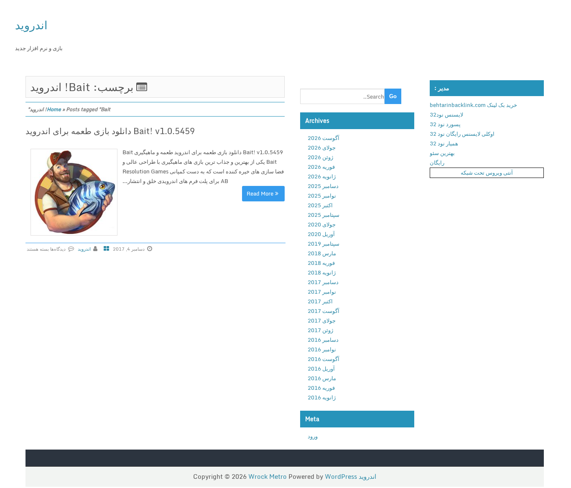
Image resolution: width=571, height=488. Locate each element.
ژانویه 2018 (322, 272)
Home (54, 109)
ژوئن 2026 (320, 157)
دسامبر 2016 (323, 339)
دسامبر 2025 (323, 186)
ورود (313, 436)
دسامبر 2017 (323, 282)
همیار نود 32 (444, 143)
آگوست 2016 (323, 358)
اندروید (31, 24)
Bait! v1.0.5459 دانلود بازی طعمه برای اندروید (110, 131)
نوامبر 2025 (322, 195)
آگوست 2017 (323, 310)
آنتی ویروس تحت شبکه (487, 172)
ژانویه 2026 (322, 176)
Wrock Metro (268, 476)
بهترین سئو (442, 153)
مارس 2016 (322, 378)
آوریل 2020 (321, 234)
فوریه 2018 (321, 262)
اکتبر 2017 (320, 301)
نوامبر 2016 (322, 349)
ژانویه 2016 (322, 397)
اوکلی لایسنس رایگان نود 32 (462, 133)
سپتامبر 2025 (323, 214)
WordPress (341, 476)
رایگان (437, 162)
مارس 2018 (322, 253)
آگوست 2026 (323, 137)
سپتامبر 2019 (323, 243)
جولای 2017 (322, 320)
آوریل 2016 (321, 368)
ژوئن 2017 (320, 330)
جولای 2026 (322, 147)
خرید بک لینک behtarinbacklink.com (473, 104)
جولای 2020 (322, 224)
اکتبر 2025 (320, 205)
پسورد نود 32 (445, 124)
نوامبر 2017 (322, 291)
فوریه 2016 (321, 387)
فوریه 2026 (321, 166)
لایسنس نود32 (446, 114)
